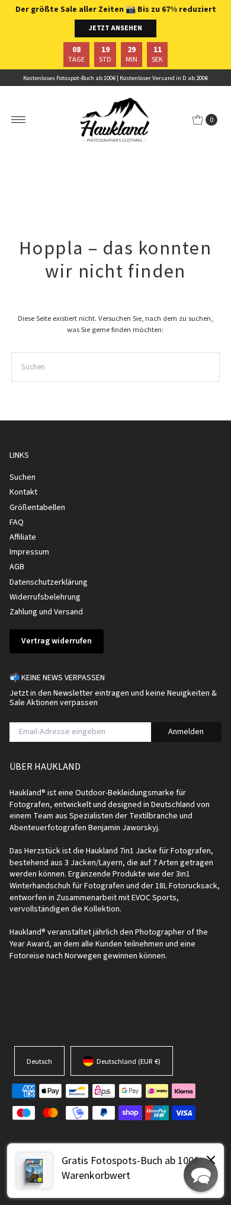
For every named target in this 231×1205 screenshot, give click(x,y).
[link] (115, 1170)
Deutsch (39, 1061)
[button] (201, 1175)
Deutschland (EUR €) (129, 1061)
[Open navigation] (18, 120)
